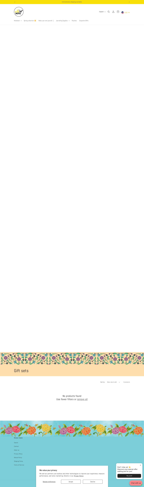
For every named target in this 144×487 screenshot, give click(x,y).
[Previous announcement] (14, 2)
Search (16, 443)
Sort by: (102, 382)
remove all (82, 399)
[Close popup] (140, 465)
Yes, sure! (129, 476)
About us (16, 450)
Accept (71, 482)
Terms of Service (19, 465)
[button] (18, 20)
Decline (92, 482)
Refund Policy (18, 457)
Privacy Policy (79, 476)
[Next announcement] (129, 2)
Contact (16, 446)
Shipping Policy (18, 461)
